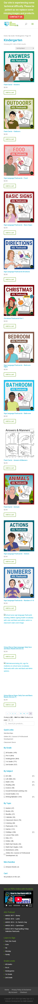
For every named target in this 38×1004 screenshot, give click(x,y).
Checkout (23, 992)
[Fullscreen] (30, 905)
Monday (8, 951)
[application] (18, 899)
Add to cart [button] (10, 92)
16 (24, 713)
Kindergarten (20, 36)
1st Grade (8, 974)
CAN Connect (28, 1001)
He (6, 948)
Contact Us (16, 17)
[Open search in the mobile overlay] (19, 723)
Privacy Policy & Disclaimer (21, 990)
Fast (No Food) (10, 941)
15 (21, 713)
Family (7, 954)
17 (27, 713)
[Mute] (27, 905)
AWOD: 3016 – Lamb (12, 919)
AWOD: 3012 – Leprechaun (14, 925)
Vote (7, 944)
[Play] (6, 905)
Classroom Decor (10, 742)
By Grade (12, 36)
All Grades (8, 964)
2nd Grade (8, 978)
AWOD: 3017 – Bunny (12, 915)
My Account (13, 992)
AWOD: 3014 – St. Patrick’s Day (16, 922)
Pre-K (7, 968)
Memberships (8, 733)
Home (6, 36)
